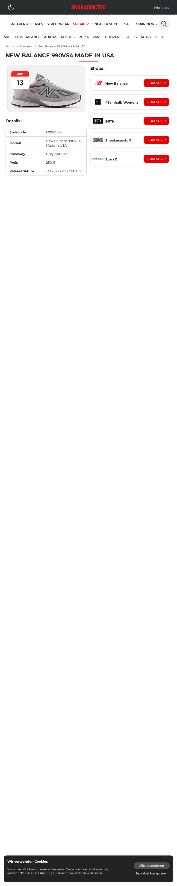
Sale (128, 24)
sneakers (26, 46)
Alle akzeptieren (151, 865)
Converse (114, 37)
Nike (8, 37)
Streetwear (58, 24)
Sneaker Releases (26, 24)
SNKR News (146, 24)
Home (10, 46)
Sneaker (81, 24)
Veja (159, 37)
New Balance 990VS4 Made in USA (62, 46)
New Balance (27, 37)
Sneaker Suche (106, 24)
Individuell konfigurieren (151, 873)
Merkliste (162, 8)
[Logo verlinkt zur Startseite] (88, 7)
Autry (146, 37)
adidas (50, 37)
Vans (96, 37)
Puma (84, 37)
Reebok (68, 37)
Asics (132, 37)
